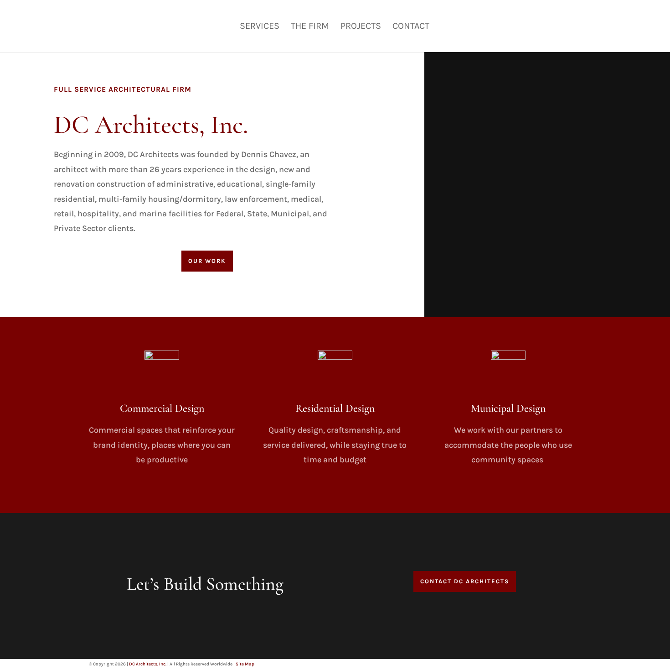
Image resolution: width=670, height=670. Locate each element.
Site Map (245, 664)
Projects (360, 27)
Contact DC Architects (464, 581)
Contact (410, 27)
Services (259, 27)
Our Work (207, 260)
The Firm (310, 27)
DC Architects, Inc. (147, 664)
